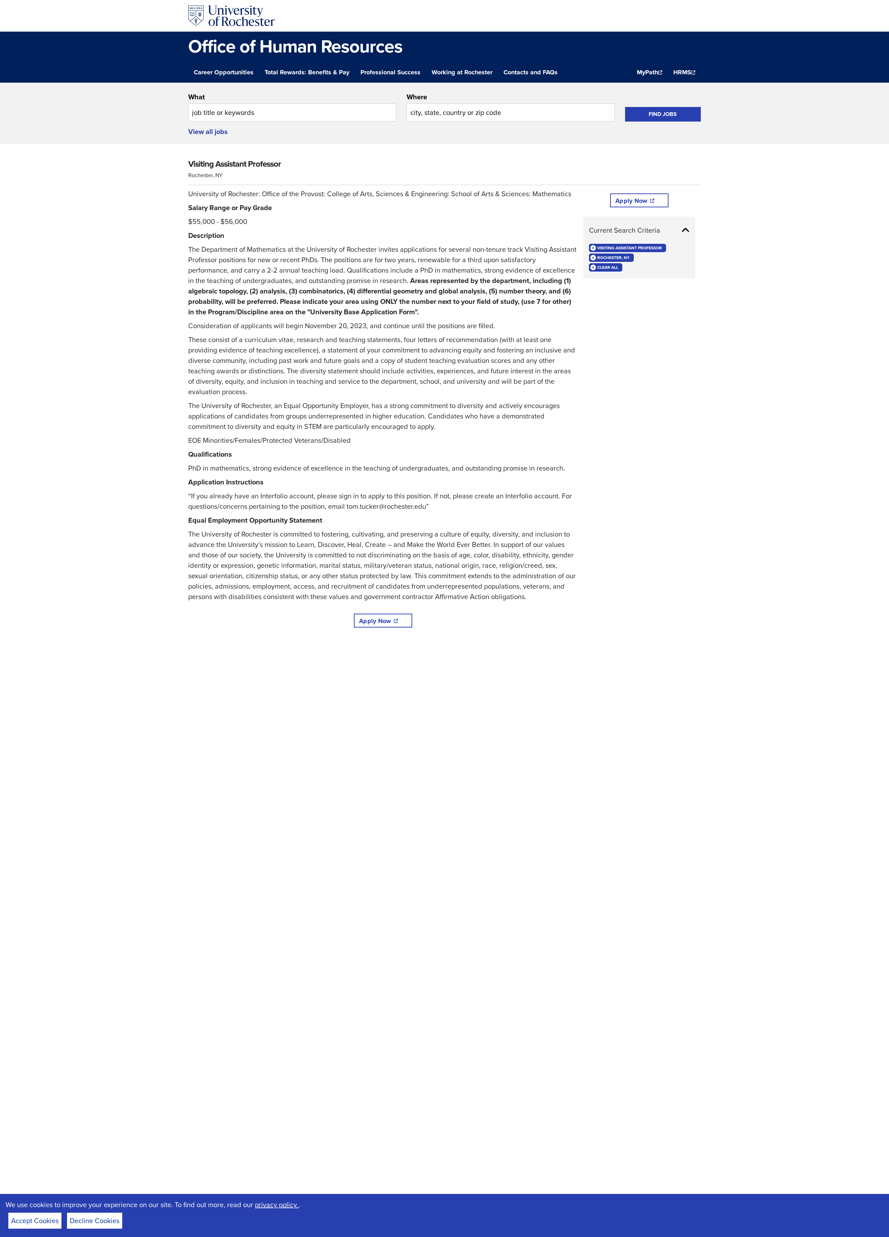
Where (417, 97)
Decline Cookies (94, 1220)
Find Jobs (663, 114)
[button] (639, 230)
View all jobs (208, 131)
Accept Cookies (35, 1220)
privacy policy (277, 1204)
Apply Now (375, 620)
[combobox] (292, 107)
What (196, 97)
